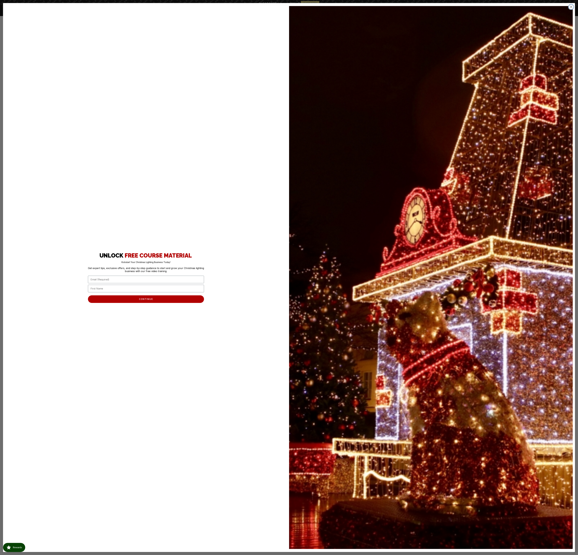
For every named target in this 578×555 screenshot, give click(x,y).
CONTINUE (146, 299)
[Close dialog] (571, 7)
